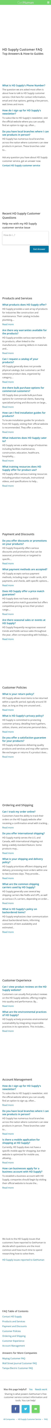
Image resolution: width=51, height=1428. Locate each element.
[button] (48, 2)
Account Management (13, 1345)
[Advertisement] (25, 189)
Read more (8, 324)
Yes (31, 1389)
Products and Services (13, 1321)
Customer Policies (11, 1331)
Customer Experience (13, 1340)
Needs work (41, 1389)
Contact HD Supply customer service (21, 165)
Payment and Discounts (14, 1326)
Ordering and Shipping (14, 1336)
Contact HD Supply (12, 1316)
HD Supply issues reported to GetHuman (23, 1259)
